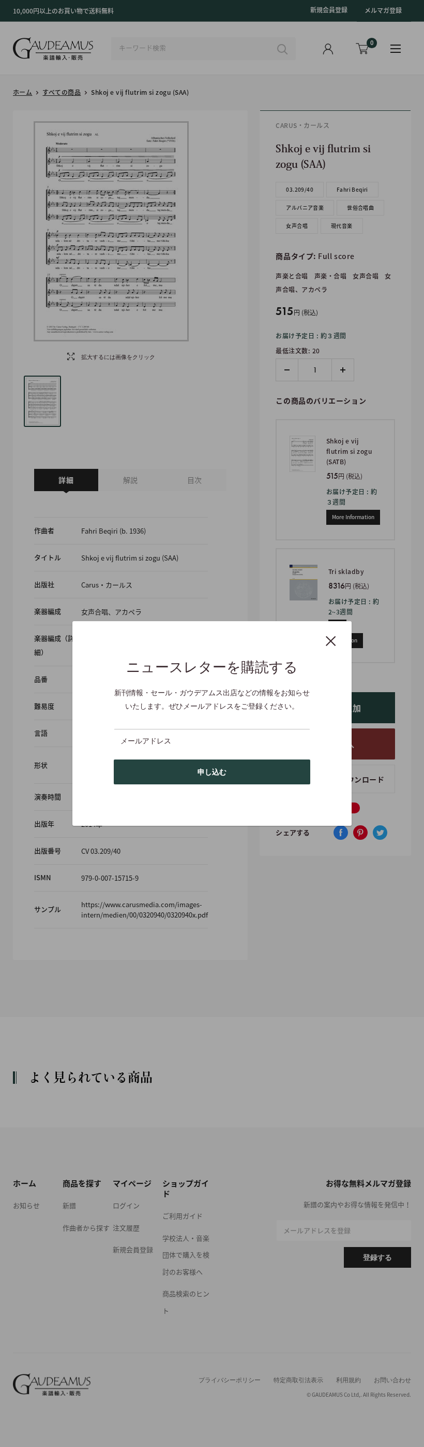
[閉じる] (331, 640)
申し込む (212, 772)
